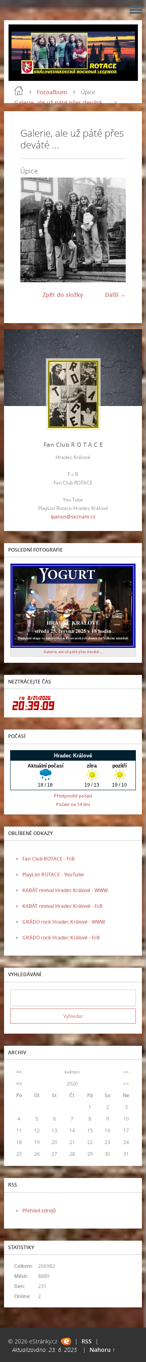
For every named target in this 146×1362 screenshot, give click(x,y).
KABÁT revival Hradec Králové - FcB (62, 906)
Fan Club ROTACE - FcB (48, 858)
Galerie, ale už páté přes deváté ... (61, 102)
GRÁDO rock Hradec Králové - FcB (61, 937)
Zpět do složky (63, 294)
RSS (87, 1341)
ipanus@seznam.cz (73, 516)
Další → (115, 294)
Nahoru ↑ (102, 1350)
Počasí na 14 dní (73, 804)
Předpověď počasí (73, 796)
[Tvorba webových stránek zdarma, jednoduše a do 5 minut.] (66, 1341)
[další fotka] (112, 230)
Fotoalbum (52, 92)
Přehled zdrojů (39, 1210)
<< (19, 1071)
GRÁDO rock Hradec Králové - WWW (63, 921)
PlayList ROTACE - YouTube (53, 874)
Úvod (18, 90)
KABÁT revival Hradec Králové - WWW (65, 890)
